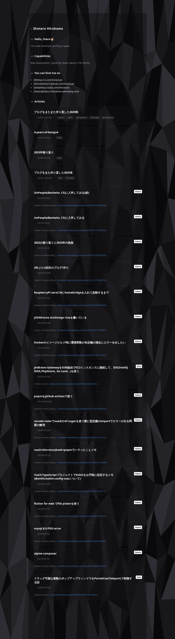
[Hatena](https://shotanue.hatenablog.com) (56, 91)
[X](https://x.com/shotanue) (48, 79)
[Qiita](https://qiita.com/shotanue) (51, 87)
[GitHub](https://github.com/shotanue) (54, 83)
